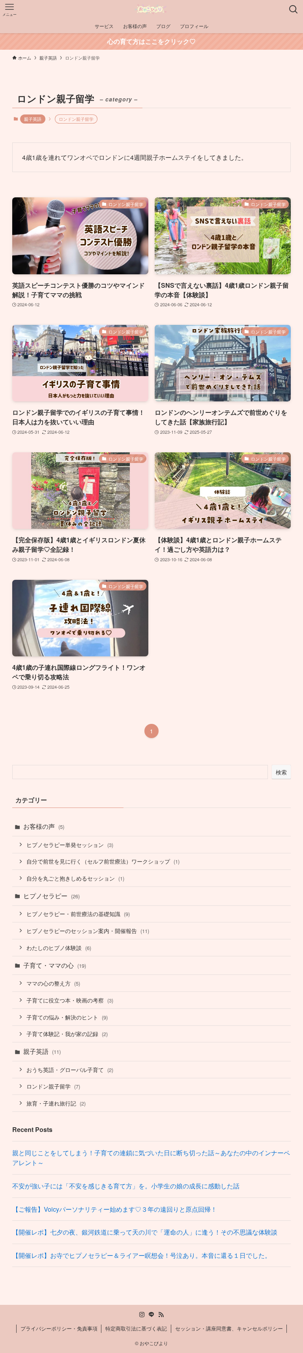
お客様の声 (43, 826)
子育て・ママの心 (54, 965)
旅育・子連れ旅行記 (56, 1103)
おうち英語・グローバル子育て (69, 1069)
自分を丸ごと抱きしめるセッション (75, 878)
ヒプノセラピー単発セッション (69, 844)
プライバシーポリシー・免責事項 (59, 1328)
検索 (281, 772)
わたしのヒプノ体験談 (58, 947)
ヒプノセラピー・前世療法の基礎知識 (78, 913)
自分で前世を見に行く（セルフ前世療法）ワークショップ (103, 861)
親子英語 (32, 119)
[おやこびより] (151, 9)
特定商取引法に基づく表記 (136, 1328)
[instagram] (142, 1314)
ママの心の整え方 (53, 983)
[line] (151, 1314)
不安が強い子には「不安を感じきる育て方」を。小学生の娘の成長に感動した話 (125, 1185)
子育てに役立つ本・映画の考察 (69, 1000)
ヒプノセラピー (51, 895)
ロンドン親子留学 (53, 1086)
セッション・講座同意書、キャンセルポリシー (229, 1328)
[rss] (161, 1314)
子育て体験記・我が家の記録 (67, 1033)
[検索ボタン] (293, 9)
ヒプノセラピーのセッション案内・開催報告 (87, 930)
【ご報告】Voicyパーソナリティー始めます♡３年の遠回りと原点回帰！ (114, 1209)
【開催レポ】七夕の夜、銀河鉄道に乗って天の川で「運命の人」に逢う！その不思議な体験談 (144, 1232)
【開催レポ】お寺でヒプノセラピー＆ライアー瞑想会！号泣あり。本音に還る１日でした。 (141, 1255)
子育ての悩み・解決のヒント (67, 1017)
